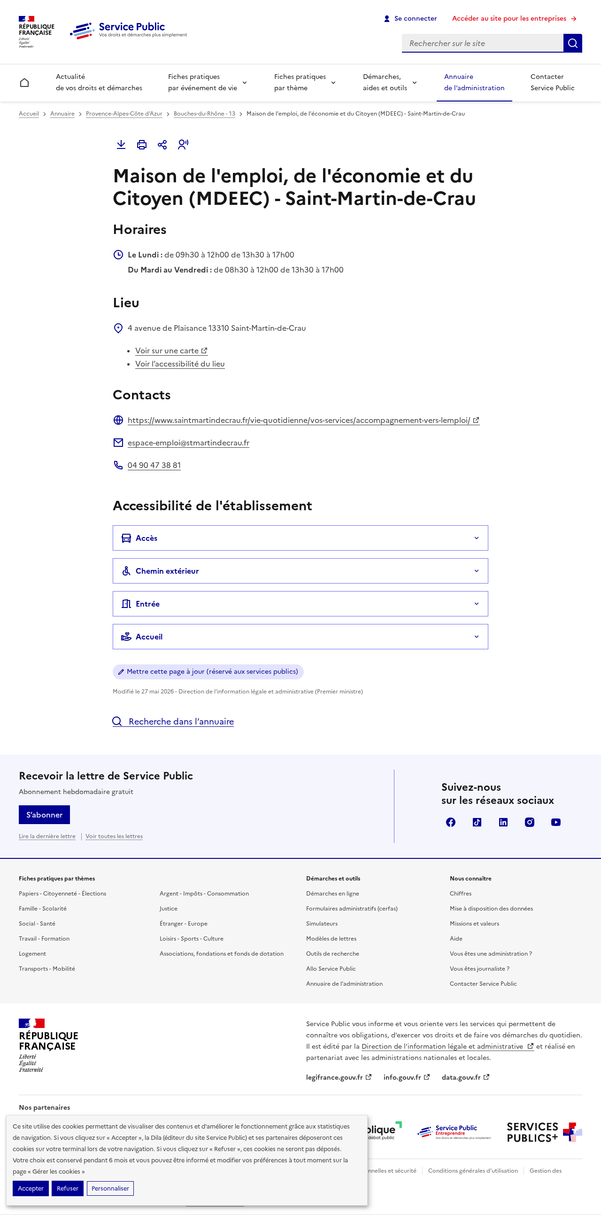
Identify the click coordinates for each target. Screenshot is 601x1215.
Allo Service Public (331, 969)
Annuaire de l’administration (474, 82)
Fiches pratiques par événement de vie (202, 82)
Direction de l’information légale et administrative (443, 1046)
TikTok (477, 822)
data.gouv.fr (461, 1078)
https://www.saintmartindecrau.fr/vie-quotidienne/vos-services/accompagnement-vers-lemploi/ (299, 420)
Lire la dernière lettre (47, 836)
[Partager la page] (162, 144)
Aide (456, 939)
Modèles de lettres (331, 939)
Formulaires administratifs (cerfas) (352, 908)
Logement (32, 954)
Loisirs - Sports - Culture (191, 939)
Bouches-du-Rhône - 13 (204, 113)
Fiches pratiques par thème (300, 82)
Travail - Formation (44, 939)
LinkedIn (503, 822)
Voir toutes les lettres (114, 836)
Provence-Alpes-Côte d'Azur (124, 113)
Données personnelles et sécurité (371, 1171)
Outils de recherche (332, 954)
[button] (183, 144)
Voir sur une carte (167, 350)
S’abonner (44, 814)
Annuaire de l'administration (344, 984)
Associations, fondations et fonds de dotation (222, 954)
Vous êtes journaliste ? (479, 969)
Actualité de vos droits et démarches (99, 82)
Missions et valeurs (474, 923)
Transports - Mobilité (47, 969)
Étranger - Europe (184, 923)
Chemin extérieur (167, 570)
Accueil (29, 113)
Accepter (31, 1188)
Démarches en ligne (332, 893)
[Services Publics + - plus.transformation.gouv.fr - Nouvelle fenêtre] (544, 1132)
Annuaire (62, 113)
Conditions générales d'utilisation (473, 1171)
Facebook (450, 822)
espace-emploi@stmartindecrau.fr (188, 442)
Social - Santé (37, 923)
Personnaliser (110, 1188)
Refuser (67, 1188)
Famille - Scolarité (43, 908)
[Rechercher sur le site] (572, 43)
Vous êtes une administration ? (491, 954)
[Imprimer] (141, 144)
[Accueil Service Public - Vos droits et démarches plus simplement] (130, 40)
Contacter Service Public (553, 82)
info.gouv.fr (402, 1078)
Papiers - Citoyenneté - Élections (62, 893)
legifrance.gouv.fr (334, 1078)
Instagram (529, 822)
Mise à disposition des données (491, 908)
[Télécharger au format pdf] (121, 144)
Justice (168, 908)
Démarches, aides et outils (385, 82)
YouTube (556, 822)
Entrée (148, 603)
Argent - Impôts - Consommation (204, 893)
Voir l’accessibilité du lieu (180, 363)
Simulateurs (322, 923)
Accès (146, 538)
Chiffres (460, 893)
